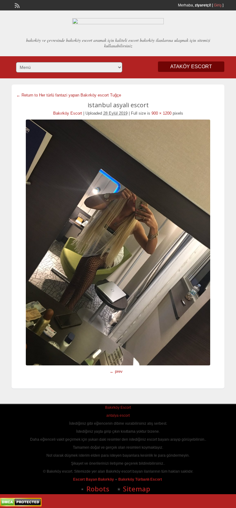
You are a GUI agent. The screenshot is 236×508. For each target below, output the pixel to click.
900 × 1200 (161, 113)
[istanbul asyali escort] (117, 242)
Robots (97, 488)
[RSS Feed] (16, 4)
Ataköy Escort (191, 66)
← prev (116, 371)
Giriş (218, 5)
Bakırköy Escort (67, 113)
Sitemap (136, 488)
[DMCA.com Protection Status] (20, 505)
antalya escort (118, 415)
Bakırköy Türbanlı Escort (140, 479)
